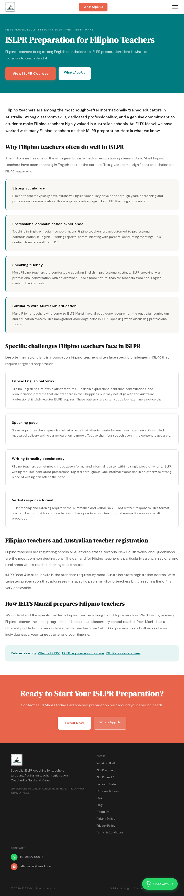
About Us (102, 812)
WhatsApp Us (93, 7)
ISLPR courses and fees (123, 653)
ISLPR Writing (105, 770)
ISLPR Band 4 (105, 777)
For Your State (106, 784)
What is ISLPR (105, 763)
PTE (70, 788)
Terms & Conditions (110, 832)
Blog (99, 805)
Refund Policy (105, 819)
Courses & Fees (107, 791)
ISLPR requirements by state (83, 653)
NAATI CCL (23, 793)
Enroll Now (74, 723)
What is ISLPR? (49, 653)
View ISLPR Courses (31, 73)
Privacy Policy (105, 826)
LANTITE (79, 788)
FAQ (99, 798)
